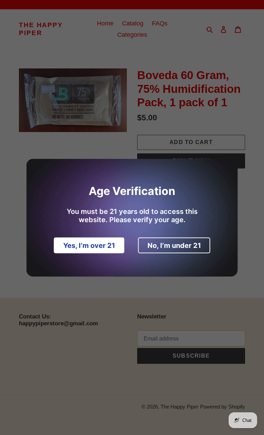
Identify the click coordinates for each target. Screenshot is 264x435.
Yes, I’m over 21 (89, 245)
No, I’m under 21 (174, 245)
